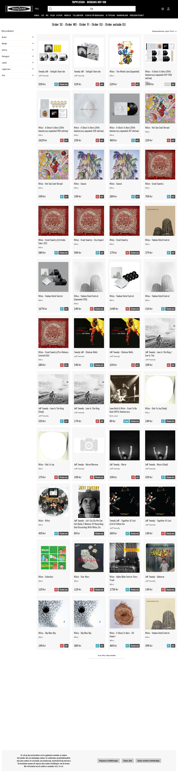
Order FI (84, 24)
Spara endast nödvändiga (148, 761)
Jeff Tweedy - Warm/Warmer (86, 464)
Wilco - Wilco (44, 520)
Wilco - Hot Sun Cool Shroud (157, 127)
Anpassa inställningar (108, 761)
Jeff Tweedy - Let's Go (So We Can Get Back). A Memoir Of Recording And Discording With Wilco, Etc (88, 524)
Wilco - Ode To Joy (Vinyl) (156, 408)
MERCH (67, 15)
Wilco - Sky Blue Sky (47, 633)
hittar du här (59, 766)
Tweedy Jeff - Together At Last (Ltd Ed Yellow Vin (123, 522)
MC (47, 15)
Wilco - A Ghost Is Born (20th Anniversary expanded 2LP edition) (124, 129)
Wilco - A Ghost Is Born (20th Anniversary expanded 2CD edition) (88, 129)
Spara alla (127, 761)
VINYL (36, 15)
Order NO (71, 24)
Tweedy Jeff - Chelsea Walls (85, 352)
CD (42, 15)
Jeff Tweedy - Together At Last (158, 520)
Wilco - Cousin (80, 183)
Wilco (112, 75)
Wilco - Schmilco (45, 576)
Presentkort (137, 15)
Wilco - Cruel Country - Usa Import (89, 240)
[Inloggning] (168, 9)
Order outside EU (115, 24)
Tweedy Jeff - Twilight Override (51, 71)
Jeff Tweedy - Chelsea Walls (121, 352)
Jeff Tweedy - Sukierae (154, 576)
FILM (52, 15)
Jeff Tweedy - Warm (118, 464)
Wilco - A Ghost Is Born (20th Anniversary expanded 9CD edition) (53, 129)
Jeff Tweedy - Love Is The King (86, 408)
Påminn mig (63, 84)
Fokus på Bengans (94, 15)
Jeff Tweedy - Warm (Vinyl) (156, 464)
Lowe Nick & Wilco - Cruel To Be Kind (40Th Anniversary (123, 410)
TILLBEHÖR (78, 15)
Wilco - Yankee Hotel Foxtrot (157, 240)
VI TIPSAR (110, 15)
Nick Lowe (114, 416)
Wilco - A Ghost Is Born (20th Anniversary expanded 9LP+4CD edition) (158, 75)
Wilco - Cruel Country (154, 183)
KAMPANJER (122, 15)
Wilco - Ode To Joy (46, 464)
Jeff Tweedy (43, 75)
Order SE (57, 24)
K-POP (59, 15)
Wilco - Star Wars (81, 576)
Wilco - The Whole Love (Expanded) (124, 71)
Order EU (97, 24)
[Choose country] (162, 9)
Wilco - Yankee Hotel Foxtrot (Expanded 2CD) (86, 297)
